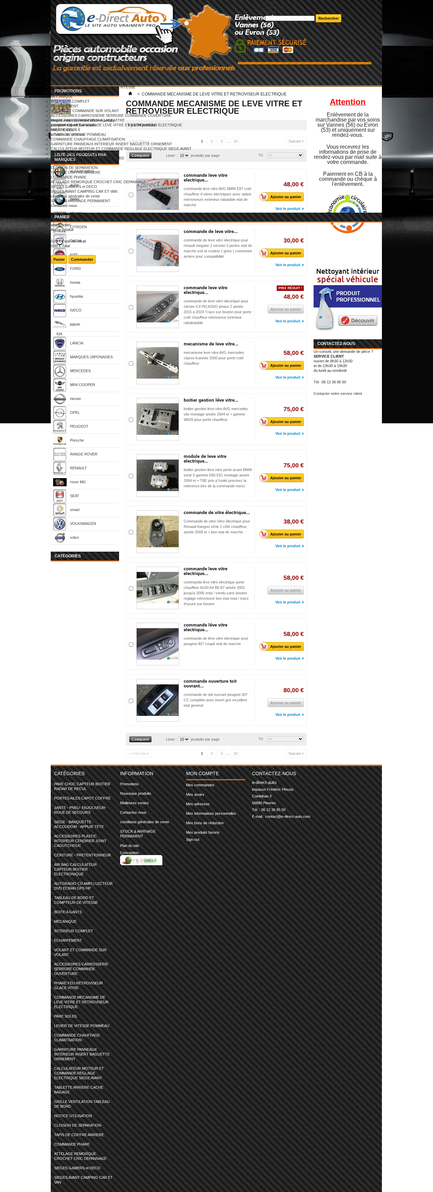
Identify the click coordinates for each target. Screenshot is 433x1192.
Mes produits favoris (203, 832)
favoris (270, 12)
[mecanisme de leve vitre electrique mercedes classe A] (157, 363)
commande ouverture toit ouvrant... (210, 683)
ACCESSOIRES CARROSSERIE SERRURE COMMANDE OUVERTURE (111, 115)
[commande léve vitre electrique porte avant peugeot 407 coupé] (157, 644)
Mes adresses (198, 804)
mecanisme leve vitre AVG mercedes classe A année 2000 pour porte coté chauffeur (214, 357)
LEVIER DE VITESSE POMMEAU (78, 134)
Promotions (129, 784)
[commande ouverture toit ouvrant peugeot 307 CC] (157, 700)
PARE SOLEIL (62, 130)
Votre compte (276, 36)
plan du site (274, 7)
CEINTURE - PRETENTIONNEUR (79, 73)
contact (271, 2)
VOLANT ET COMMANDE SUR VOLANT (85, 111)
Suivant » (296, 753)
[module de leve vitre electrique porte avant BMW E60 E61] (157, 475)
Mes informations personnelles (211, 813)
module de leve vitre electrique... (205, 459)
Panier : (276, 31)
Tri (260, 739)
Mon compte (202, 773)
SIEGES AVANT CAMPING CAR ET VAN (84, 191)
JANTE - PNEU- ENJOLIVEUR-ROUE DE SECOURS (95, 59)
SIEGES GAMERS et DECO (74, 187)
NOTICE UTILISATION (70, 163)
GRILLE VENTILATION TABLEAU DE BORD (87, 158)
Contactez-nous (64, 206)
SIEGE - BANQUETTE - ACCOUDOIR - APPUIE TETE (96, 63)
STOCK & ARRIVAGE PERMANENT (80, 201)
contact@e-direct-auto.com (287, 816)
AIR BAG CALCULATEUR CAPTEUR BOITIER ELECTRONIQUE (104, 78)
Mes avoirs (195, 794)
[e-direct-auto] (158, 21)
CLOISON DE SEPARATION (74, 168)
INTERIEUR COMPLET (70, 101)
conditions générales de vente (75, 196)
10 (235, 753)
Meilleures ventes (134, 803)
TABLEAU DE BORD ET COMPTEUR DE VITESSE (93, 87)
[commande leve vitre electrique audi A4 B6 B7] (157, 588)
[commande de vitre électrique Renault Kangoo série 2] (157, 531)
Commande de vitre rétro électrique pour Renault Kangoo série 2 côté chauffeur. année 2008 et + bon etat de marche (217, 526)
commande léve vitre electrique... (205, 627)
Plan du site (129, 846)
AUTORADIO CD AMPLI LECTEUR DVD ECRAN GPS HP (99, 82)
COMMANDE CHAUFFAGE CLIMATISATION (88, 139)
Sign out (192, 839)
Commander (82, 259)
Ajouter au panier (285, 365)
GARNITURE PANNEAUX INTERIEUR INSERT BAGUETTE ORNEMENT (111, 144)
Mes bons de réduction (205, 823)
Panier (62, 217)
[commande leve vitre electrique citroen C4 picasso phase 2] (157, 306)
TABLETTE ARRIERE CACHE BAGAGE (83, 153)
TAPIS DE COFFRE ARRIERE (75, 172)
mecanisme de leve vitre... (211, 343)
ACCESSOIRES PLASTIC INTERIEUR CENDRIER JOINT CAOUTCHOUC (113, 68)
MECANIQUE (62, 96)
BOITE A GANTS (64, 92)
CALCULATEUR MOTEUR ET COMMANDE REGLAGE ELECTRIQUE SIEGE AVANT (121, 149)
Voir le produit (287, 321)
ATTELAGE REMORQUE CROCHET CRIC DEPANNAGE (98, 182)
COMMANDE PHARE (68, 177)
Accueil (57, 44)
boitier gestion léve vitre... (211, 400)
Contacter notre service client (338, 393)
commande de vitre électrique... (217, 512)
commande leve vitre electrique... (205, 290)
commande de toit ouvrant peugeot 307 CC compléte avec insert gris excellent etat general (216, 700)
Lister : (172, 739)
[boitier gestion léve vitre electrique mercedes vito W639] (157, 419)
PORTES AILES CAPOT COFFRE (79, 54)
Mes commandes (200, 785)
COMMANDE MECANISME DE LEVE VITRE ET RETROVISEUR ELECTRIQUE (116, 125)
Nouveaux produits (135, 793)
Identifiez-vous (295, 41)
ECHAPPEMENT (64, 106)
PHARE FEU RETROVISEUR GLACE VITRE (88, 120)
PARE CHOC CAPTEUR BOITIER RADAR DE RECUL (95, 49)
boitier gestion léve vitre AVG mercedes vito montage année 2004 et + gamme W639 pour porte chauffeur (216, 414)
